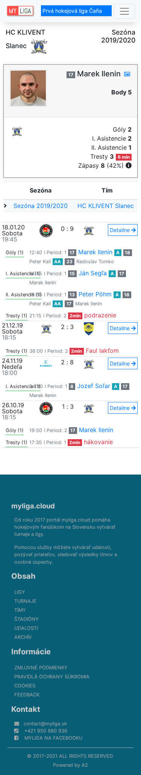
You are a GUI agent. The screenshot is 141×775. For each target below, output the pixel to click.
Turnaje (25, 601)
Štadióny (26, 619)
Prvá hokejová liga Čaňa (72, 11)
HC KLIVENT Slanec (105, 205)
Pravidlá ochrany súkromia (51, 676)
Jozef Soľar (93, 386)
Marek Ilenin (95, 252)
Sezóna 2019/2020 (41, 205)
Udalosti (26, 628)
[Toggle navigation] (124, 11)
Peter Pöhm (95, 294)
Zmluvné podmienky (41, 667)
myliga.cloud (33, 506)
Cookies (24, 686)
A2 (85, 765)
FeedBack (26, 695)
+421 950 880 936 (45, 731)
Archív (23, 637)
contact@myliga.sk (45, 723)
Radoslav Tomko (95, 261)
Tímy (20, 610)
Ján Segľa (93, 273)
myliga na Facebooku (53, 738)
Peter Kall (40, 261)
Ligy (19, 592)
